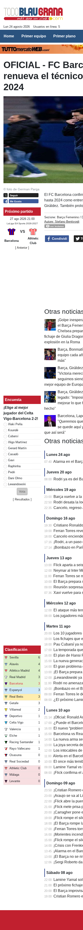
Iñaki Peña (15, 424)
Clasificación (16, 650)
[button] (22, 491)
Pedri (11, 472)
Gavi (11, 460)
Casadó (13, 454)
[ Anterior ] (22, 247)
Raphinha (14, 466)
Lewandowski (17, 484)
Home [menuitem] (9, 36)
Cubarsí (13, 436)
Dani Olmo (15, 478)
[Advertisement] (22, 323)
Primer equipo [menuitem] (33, 36)
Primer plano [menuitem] (64, 36)
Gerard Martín (17, 448)
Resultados (22, 499)
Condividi (59, 238)
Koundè (13, 430)
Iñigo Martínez (17, 442)
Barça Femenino (68, 217)
